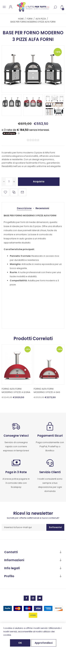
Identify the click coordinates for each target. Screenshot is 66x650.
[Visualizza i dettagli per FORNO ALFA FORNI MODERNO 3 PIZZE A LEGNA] (17, 364)
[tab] (24, 208)
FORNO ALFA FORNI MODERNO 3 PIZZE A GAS (47, 390)
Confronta (14, 192)
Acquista (38, 181)
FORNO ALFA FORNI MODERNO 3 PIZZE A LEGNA (16, 390)
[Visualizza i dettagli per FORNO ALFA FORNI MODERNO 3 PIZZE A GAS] (49, 364)
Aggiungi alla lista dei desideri (5, 192)
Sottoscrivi (55, 527)
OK (20, 643)
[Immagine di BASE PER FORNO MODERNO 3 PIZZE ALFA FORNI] (33, 69)
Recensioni (42, 208)
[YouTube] (39, 598)
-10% (58, 52)
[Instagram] (33, 598)
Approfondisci (44, 643)
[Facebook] (26, 598)
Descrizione (24, 208)
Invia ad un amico (22, 192)
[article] (33, 250)
